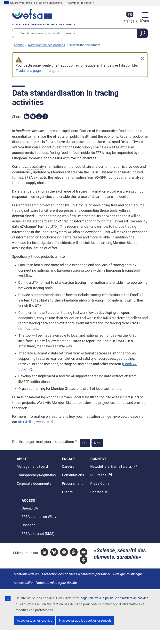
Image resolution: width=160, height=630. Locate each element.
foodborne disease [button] (30, 131)
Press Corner (100, 483)
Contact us (99, 492)
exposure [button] (127, 147)
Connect (28, 525)
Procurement (72, 483)
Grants (67, 492)
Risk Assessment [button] (117, 397)
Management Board (32, 466)
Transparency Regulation (36, 475)
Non (97, 443)
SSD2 (22, 369)
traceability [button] (35, 167)
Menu (144, 20)
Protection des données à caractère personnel (76, 574)
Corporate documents (34, 483)
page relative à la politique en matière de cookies (114, 598)
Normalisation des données (46, 45)
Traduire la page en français (37, 71)
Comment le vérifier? (81, 2)
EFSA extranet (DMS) (38, 534)
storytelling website (33, 422)
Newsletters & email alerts (111, 466)
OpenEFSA (30, 508)
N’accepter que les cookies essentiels (85, 620)
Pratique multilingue (128, 574)
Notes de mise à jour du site (56, 583)
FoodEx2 (130, 364)
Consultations (73, 475)
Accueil (19, 45)
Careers (68, 466)
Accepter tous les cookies (34, 620)
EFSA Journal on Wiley (39, 517)
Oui (84, 443)
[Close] (143, 58)
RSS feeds (98, 475)
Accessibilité (23, 583)
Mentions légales (26, 574)
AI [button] (72, 376)
